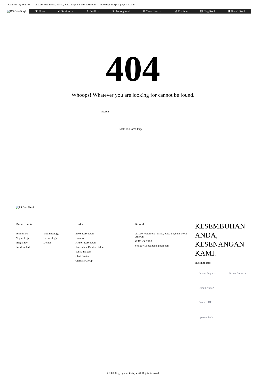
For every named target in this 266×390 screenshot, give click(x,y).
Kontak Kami (238, 11)
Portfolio (182, 11)
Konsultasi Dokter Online (89, 247)
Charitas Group (84, 260)
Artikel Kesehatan (85, 242)
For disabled (23, 247)
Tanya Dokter (83, 251)
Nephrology (22, 238)
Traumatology (51, 233)
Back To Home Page (131, 128)
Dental (47, 242)
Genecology (50, 238)
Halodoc (80, 238)
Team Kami (152, 11)
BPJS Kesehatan (84, 233)
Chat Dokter (82, 256)
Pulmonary (22, 233)
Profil (93, 11)
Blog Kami (209, 11)
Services (65, 11)
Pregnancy (22, 242)
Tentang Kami (123, 11)
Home (42, 11)
